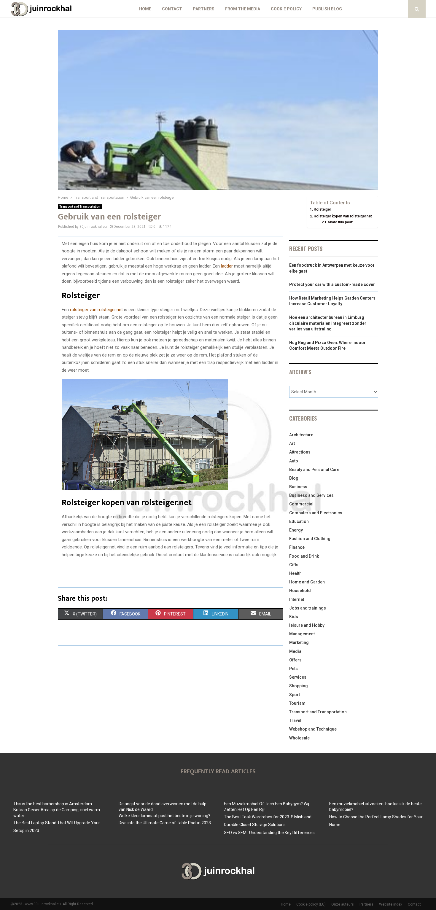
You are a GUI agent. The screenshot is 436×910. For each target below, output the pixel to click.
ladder (227, 266)
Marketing (299, 642)
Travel (295, 720)
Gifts (293, 564)
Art (292, 443)
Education (299, 521)
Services (297, 677)
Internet (296, 599)
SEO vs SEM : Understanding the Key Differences (269, 832)
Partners (203, 9)
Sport (294, 694)
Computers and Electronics (315, 512)
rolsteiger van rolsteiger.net (96, 309)
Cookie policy (286, 9)
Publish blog (327, 9)
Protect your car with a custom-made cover (332, 284)
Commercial (301, 504)
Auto (293, 461)
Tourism (297, 703)
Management (302, 633)
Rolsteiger (322, 209)
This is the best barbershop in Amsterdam (52, 803)
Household (300, 590)
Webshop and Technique (313, 729)
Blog (293, 478)
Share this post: (340, 222)
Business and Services (311, 495)
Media (295, 651)
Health (295, 573)
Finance (297, 547)
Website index (390, 904)
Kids (293, 616)
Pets (293, 668)
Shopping (298, 685)
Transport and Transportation (79, 206)
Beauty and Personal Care (314, 469)
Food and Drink (304, 556)
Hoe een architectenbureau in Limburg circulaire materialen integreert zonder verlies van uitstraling (327, 323)
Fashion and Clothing (309, 538)
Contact (172, 9)
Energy (296, 530)
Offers (295, 660)
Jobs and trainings (307, 608)
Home (145, 9)
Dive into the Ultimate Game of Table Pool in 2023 (165, 822)
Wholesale (299, 738)
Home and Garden (307, 582)
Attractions (300, 452)
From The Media (242, 9)
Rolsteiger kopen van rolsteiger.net (343, 216)
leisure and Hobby (306, 625)
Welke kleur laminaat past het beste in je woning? (164, 815)
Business (298, 486)
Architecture (301, 434)
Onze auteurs (342, 904)
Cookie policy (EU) (311, 904)
